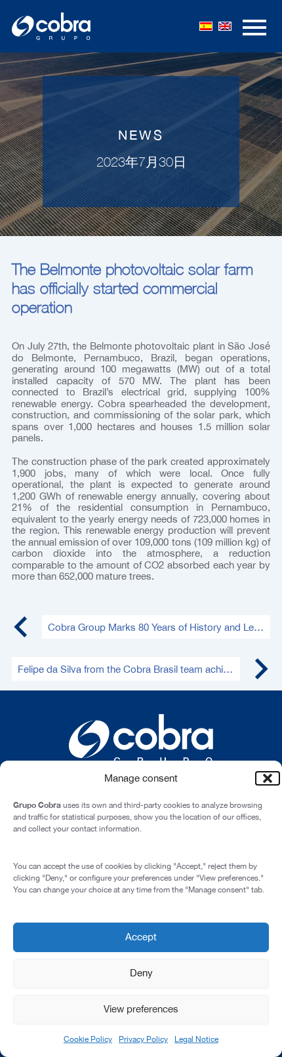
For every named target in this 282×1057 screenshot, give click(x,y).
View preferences (141, 1008)
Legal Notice (196, 1039)
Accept (141, 936)
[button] (262, 778)
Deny (141, 972)
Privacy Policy (143, 1039)
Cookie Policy (88, 1039)
